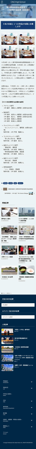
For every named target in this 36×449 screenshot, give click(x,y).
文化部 (10, 12)
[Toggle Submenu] (32, 382)
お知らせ (20, 12)
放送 (15, 12)
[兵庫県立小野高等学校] (18, 2)
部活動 (5, 12)
